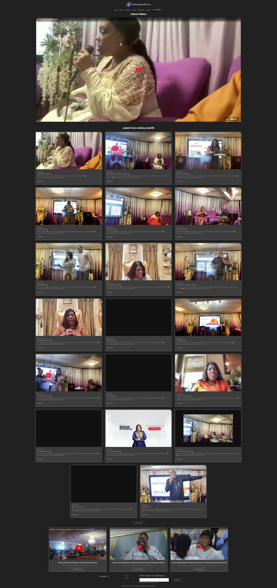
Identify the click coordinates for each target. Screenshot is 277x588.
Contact (128, 10)
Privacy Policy (125, 586)
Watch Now (77, 569)
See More (138, 523)
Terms (132, 586)
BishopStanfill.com (141, 4)
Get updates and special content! (149, 582)
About (135, 10)
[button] (149, 10)
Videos (121, 10)
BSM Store (141, 10)
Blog (116, 10)
